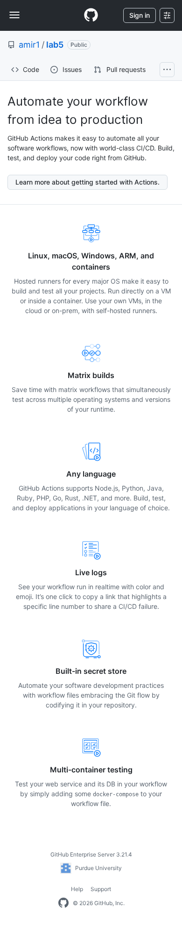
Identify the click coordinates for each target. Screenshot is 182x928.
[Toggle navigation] (14, 15)
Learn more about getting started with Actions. (87, 182)
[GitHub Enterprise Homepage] (63, 903)
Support (101, 888)
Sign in (139, 15)
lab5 (54, 45)
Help (77, 888)
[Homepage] (91, 15)
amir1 (29, 45)
